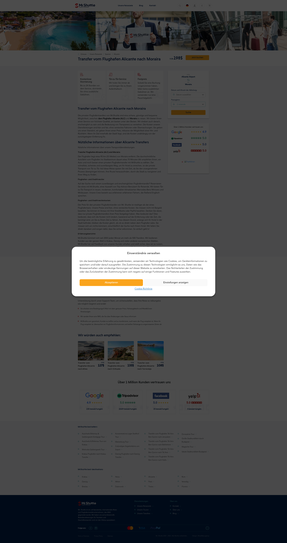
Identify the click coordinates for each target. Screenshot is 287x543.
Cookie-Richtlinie (143, 289)
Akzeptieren (111, 282)
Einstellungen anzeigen (175, 282)
